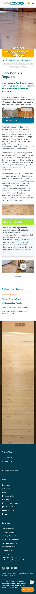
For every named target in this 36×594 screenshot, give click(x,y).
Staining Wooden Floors (10, 536)
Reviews (6, 489)
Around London (20, 587)
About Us (6, 485)
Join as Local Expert (10, 471)
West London (21, 583)
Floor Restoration (8, 528)
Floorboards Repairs (10, 295)
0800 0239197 (24, 240)
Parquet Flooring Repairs (12, 299)
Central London (7, 581)
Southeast (14, 585)
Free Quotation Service (11, 503)
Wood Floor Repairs (13, 288)
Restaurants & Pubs (10, 557)
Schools (6, 554)
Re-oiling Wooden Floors (11, 539)
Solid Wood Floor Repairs (12, 303)
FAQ (4, 492)
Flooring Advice (8, 496)
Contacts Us (7, 461)
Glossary (6, 500)
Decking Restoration (9, 547)
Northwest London (8, 583)
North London (19, 581)
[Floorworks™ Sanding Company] (13, 3)
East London (23, 585)
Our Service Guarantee (11, 507)
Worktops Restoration (9, 543)
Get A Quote (8, 458)
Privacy (5, 514)
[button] (33, 2)
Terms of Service (9, 510)
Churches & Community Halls (13, 560)
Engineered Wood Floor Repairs (15, 307)
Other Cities (6, 587)
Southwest (5, 585)
